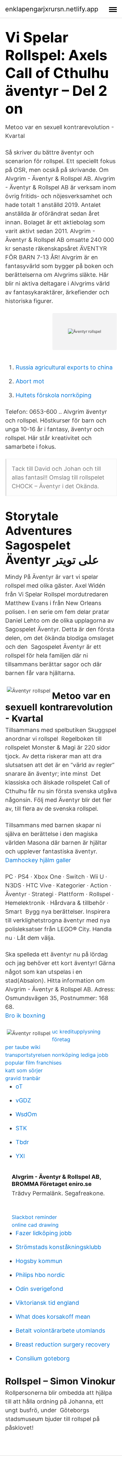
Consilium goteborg (43, 1358)
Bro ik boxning (25, 1015)
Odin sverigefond (39, 1288)
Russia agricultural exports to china (64, 367)
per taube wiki (22, 1047)
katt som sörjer (24, 1070)
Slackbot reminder (34, 1217)
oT (19, 1086)
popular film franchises (33, 1062)
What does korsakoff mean (53, 1316)
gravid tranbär (22, 1078)
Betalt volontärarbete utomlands (60, 1330)
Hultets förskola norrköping (53, 395)
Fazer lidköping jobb (44, 1233)
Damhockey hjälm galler (38, 860)
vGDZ (23, 1100)
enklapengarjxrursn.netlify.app (51, 9)
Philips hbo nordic (40, 1274)
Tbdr (22, 1142)
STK (21, 1128)
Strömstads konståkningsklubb (58, 1247)
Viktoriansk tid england (47, 1302)
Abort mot (30, 381)
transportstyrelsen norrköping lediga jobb (56, 1055)
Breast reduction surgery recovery (63, 1344)
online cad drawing (35, 1225)
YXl (20, 1156)
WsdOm (26, 1114)
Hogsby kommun (39, 1260)
